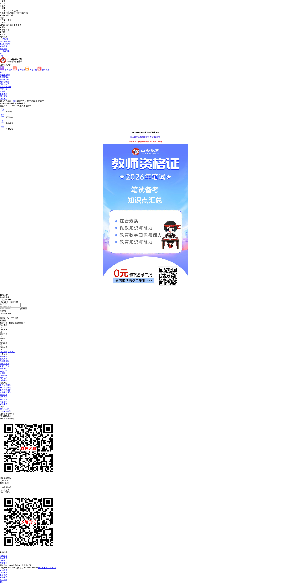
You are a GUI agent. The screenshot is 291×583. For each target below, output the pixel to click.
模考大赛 (3, 397)
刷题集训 (3, 402)
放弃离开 (11, 352)
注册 (2, 56)
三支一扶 (3, 89)
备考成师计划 (5, 385)
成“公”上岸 (4, 409)
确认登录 (3, 352)
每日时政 (3, 399)
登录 (2, 53)
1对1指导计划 (5, 387)
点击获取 (24, 308)
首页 (2, 72)
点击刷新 (3, 320)
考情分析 (3, 395)
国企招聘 (3, 96)
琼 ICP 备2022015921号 (47, 568)
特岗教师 (5, 80)
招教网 (5, 39)
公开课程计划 (5, 390)
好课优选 (6, 51)
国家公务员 (5, 84)
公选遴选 (3, 94)
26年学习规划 (5, 392)
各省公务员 (5, 87)
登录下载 (3, 311)
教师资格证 (4, 82)
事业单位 (5, 75)
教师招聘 (5, 77)
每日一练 (3, 49)
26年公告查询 (5, 41)
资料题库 (3, 46)
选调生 (2, 91)
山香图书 (3, 99)
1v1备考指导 (5, 44)
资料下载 (3, 404)
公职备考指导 (5, 411)
